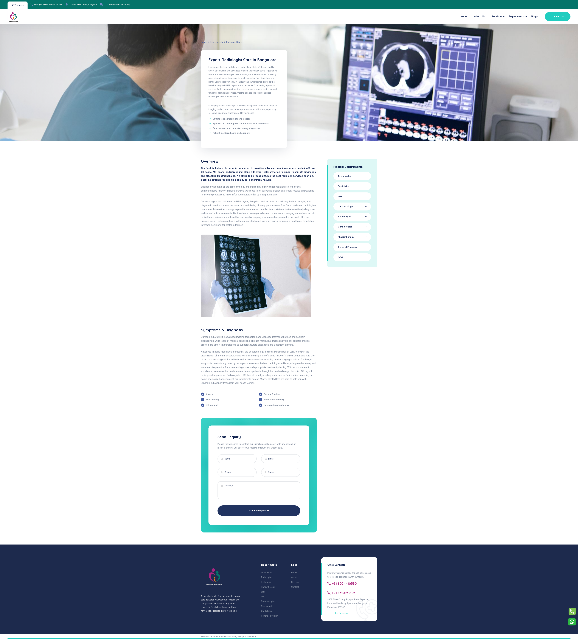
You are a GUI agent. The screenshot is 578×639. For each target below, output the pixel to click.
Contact (295, 587)
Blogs (534, 16)
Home (464, 16)
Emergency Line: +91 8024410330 (48, 4)
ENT (263, 592)
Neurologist (266, 606)
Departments (517, 16)
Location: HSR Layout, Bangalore (83, 4)
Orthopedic (266, 572)
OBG (263, 596)
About (294, 577)
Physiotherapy (268, 587)
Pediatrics (266, 582)
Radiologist (266, 577)
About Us (479, 16)
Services (497, 16)
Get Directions (341, 613)
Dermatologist (268, 601)
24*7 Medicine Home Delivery (117, 4)
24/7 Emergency (18, 5)
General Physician (269, 616)
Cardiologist (266, 611)
